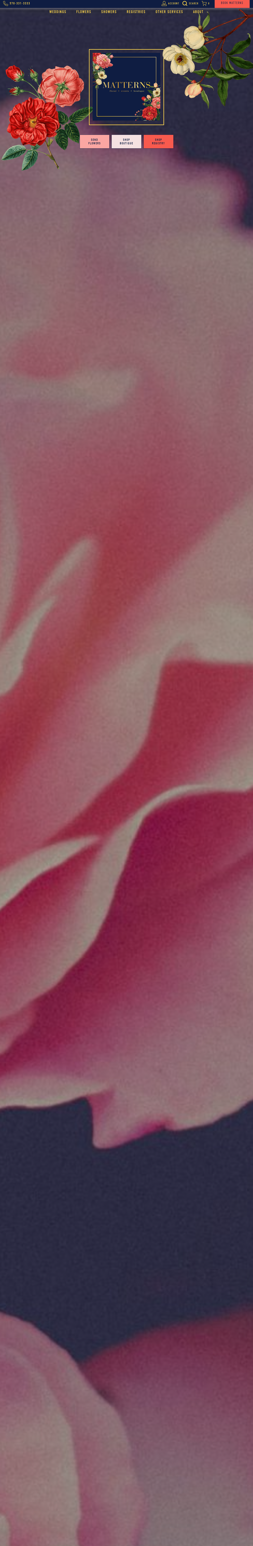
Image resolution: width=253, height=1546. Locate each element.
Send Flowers (94, 141)
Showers (109, 12)
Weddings (57, 12)
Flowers (83, 12)
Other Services (169, 12)
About (198, 12)
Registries (136, 12)
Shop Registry (158, 141)
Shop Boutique (126, 141)
